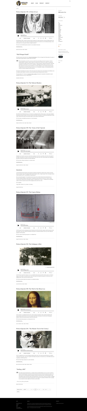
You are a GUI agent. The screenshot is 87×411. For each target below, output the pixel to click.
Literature (59, 30)
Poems (59, 33)
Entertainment (60, 25)
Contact (47, 3)
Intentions (19, 170)
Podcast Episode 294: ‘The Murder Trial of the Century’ (32, 329)
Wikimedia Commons (52, 222)
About (32, 3)
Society (31, 364)
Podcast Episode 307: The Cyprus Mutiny (28, 192)
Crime (21, 49)
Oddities (59, 31)
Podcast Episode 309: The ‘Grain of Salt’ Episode (30, 128)
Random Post (63, 12)
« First (24, 389)
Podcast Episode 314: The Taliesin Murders (28, 83)
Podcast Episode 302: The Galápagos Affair (28, 244)
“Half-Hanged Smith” (22, 54)
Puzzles (59, 34)
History (23, 49)
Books (17, 405)
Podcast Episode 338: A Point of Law (27, 12)
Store (17, 406)
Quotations (59, 35)
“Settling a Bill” (21, 369)
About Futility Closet (19, 403)
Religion (59, 36)
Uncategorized (60, 41)
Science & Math (60, 37)
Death (23, 364)
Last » (18, 391)
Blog (37, 3)
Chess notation (18, 407)
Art (20, 323)
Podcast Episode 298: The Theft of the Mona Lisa (30, 289)
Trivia (59, 40)
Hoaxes (59, 27)
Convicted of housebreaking (33, 57)
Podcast (42, 3)
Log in (59, 62)
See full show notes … (19, 46)
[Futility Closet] (21, 5)
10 (43, 389)
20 (45, 389)
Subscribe (60, 56)
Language (59, 29)
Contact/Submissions (19, 408)
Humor (59, 28)
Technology (60, 39)
